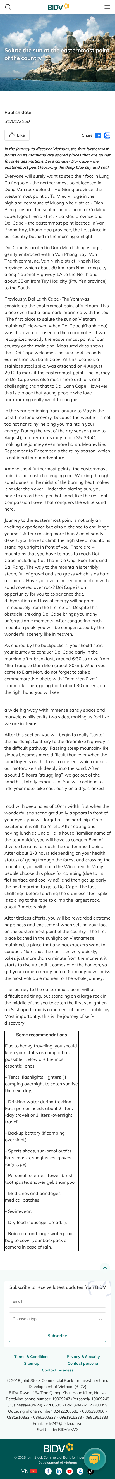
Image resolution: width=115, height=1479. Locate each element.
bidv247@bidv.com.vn (63, 1423)
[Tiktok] (90, 1470)
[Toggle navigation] (107, 7)
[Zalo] (80, 1470)
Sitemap (31, 1363)
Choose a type (26, 1318)
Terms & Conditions (31, 1356)
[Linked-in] (59, 1470)
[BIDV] (57, 1448)
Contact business (57, 1370)
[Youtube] (69, 1470)
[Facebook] (48, 1470)
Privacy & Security (83, 1356)
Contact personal (83, 1363)
